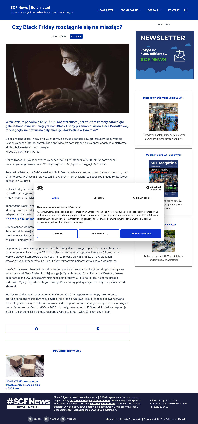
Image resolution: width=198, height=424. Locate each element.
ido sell (76, 36)
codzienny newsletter (102, 403)
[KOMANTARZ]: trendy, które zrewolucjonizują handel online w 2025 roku (23, 385)
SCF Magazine (129, 10)
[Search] (185, 10)
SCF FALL (153, 10)
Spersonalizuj (97, 233)
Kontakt (174, 10)
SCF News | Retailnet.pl (30, 7)
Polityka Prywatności (131, 419)
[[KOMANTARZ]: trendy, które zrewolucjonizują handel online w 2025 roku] (25, 366)
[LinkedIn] (98, 328)
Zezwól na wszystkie (140, 233)
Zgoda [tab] (55, 198)
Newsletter (106, 10)
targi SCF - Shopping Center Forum (90, 400)
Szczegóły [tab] (99, 198)
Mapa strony (112, 419)
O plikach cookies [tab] (142, 198)
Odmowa (57, 233)
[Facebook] (36, 328)
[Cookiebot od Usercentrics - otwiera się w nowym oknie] (148, 188)
